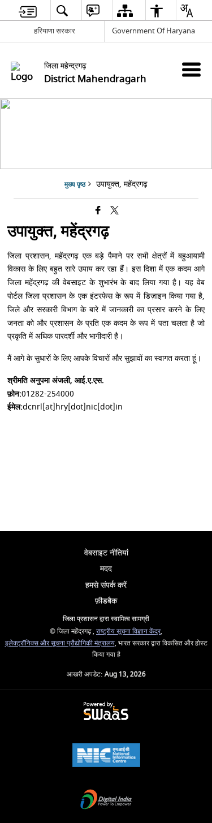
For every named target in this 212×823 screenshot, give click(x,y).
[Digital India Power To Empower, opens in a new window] (106, 800)
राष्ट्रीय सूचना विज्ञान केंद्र (128, 631)
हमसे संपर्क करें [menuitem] (106, 585)
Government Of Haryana (153, 30)
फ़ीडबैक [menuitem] (106, 601)
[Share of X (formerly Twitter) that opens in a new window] (114, 211)
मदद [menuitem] (106, 569)
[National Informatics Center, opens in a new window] (106, 756)
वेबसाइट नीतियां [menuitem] (106, 553)
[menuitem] (28, 10)
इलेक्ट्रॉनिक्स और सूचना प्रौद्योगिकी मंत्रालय (60, 643)
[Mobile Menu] (191, 69)
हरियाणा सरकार (54, 30)
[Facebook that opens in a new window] (98, 211)
